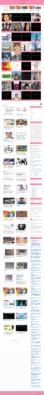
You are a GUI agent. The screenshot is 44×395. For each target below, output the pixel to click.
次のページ (15, 340)
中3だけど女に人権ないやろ (34, 235)
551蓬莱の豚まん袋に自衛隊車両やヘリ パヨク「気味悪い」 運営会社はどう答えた (35, 232)
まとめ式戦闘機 (34, 189)
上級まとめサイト (34, 190)
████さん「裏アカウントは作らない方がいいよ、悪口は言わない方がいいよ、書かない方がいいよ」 (35, 220)
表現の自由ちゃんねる (35, 196)
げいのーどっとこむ (34, 186)
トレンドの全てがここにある (36, 188)
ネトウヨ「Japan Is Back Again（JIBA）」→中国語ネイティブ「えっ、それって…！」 (35, 174)
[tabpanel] (6, 9)
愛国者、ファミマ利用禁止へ (34, 214)
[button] (41, 104)
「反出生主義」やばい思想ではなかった (35, 157)
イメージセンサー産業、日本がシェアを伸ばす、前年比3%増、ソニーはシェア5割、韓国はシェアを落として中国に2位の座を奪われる (35, 209)
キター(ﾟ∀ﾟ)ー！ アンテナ (35, 181)
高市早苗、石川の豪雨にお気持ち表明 (35, 212)
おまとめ (33, 180)
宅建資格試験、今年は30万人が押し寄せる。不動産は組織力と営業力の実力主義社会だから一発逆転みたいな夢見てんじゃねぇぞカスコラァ (35, 228)
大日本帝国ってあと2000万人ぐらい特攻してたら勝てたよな (36, 224)
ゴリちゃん (33, 187)
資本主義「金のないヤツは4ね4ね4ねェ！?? (35, 217)
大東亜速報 (33, 191)
